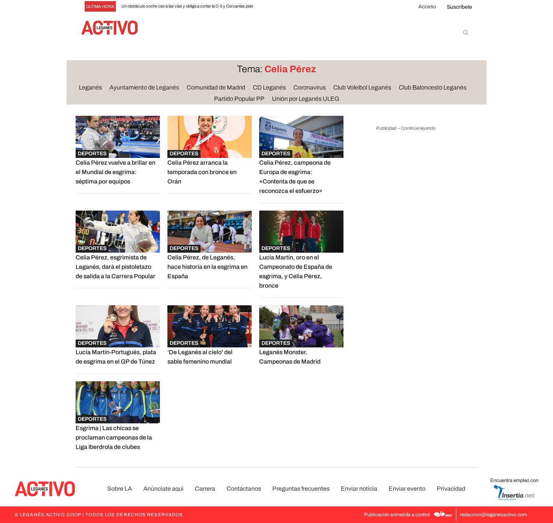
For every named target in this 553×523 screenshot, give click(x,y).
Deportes (92, 153)
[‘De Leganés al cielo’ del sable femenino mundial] (209, 326)
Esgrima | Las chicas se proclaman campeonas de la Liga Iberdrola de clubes (114, 437)
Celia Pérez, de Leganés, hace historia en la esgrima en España (207, 266)
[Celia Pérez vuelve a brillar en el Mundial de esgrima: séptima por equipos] (118, 137)
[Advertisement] (405, 253)
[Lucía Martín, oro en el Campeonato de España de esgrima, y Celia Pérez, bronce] (301, 232)
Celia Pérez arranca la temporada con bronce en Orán (202, 172)
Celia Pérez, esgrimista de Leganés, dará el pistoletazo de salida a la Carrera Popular (115, 266)
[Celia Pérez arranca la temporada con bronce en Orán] (209, 137)
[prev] (275, 6)
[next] (287, 6)
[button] (465, 32)
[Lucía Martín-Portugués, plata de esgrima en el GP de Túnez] (118, 326)
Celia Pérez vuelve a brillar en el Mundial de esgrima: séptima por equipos (115, 172)
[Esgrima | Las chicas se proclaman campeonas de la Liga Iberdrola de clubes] (118, 402)
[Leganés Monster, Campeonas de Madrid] (301, 326)
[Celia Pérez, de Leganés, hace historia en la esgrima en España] (209, 232)
